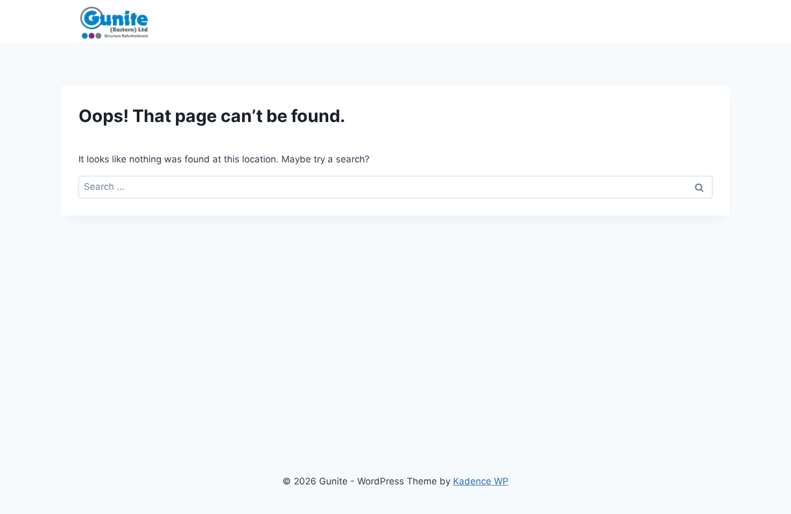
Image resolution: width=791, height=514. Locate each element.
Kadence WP (480, 481)
